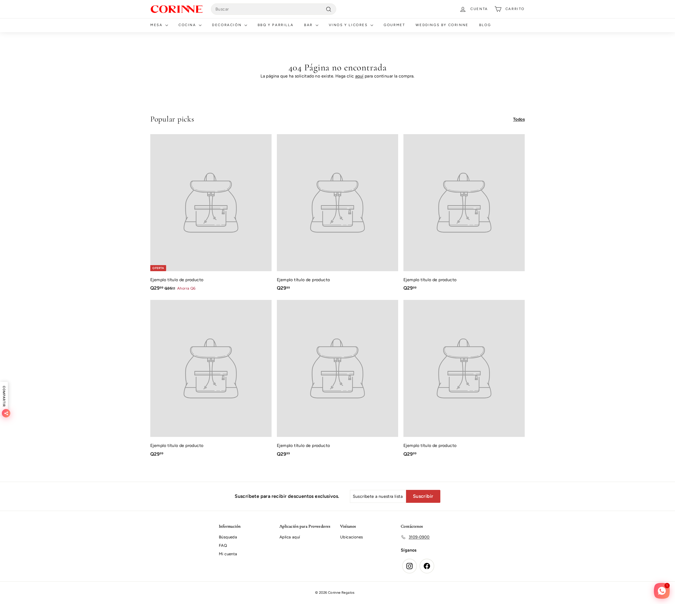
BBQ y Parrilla (275, 25)
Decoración (227, 25)
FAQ (223, 545)
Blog (485, 25)
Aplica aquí (289, 537)
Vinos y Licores (349, 25)
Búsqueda (228, 537)
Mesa (157, 25)
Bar (309, 25)
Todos (519, 119)
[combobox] (273, 9)
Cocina (188, 25)
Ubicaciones (351, 537)
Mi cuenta (228, 554)
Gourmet (394, 25)
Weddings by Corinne (442, 25)
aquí (359, 76)
